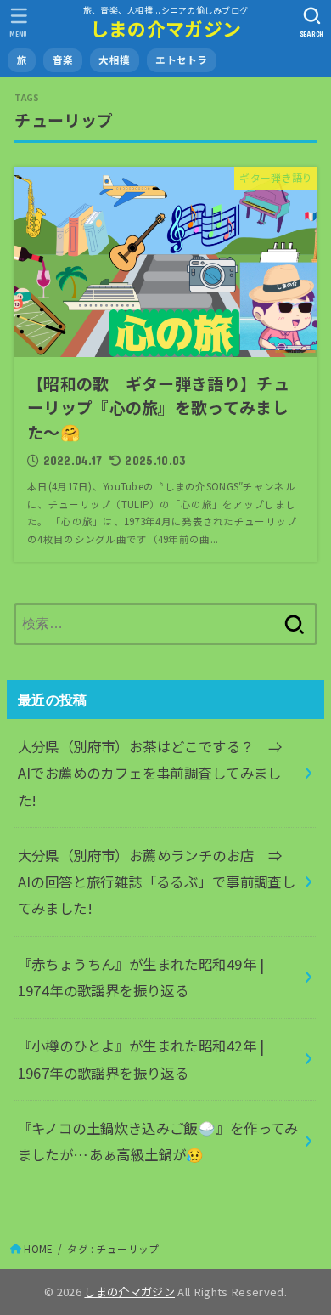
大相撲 (114, 59)
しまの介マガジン (165, 28)
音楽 (63, 59)
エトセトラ (181, 59)
